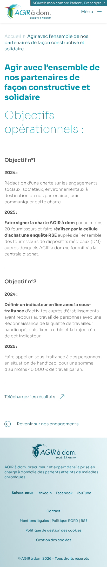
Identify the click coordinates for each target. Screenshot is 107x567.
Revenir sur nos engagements (47, 424)
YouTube (84, 493)
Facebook (64, 493)
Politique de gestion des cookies (53, 530)
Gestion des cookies (53, 540)
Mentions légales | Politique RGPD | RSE (54, 520)
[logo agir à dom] (27, 11)
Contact (53, 511)
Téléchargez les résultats (29, 396)
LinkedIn (44, 493)
